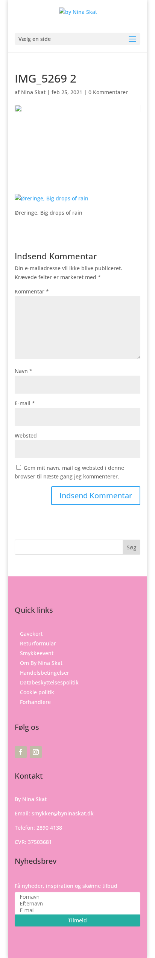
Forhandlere (35, 701)
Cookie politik (37, 692)
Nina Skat (33, 92)
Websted (26, 435)
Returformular (38, 643)
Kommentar (32, 291)
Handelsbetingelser (44, 672)
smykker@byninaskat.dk (63, 813)
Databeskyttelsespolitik (49, 682)
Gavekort (31, 633)
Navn (23, 370)
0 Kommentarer (108, 92)
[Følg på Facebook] (21, 752)
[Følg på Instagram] (36, 752)
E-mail (25, 403)
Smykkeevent (36, 653)
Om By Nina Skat (41, 662)
